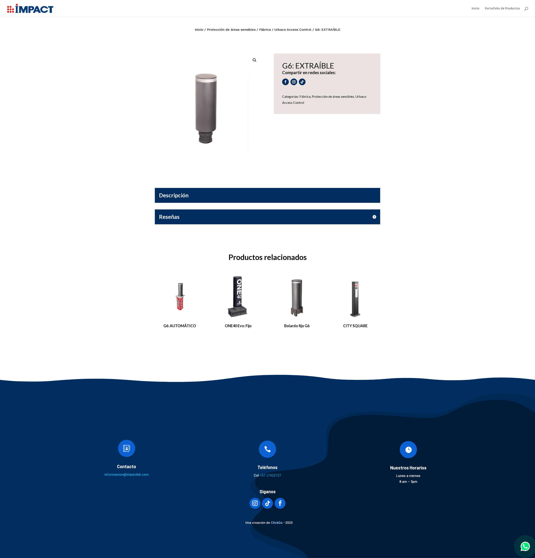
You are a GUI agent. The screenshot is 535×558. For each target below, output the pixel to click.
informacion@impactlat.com (126, 475)
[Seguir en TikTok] (302, 82)
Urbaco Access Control (292, 30)
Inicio (475, 8)
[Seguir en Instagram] (293, 82)
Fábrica (265, 30)
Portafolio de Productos (502, 8)
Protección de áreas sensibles (231, 30)
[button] (254, 60)
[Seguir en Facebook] (285, 82)
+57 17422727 (270, 475)
